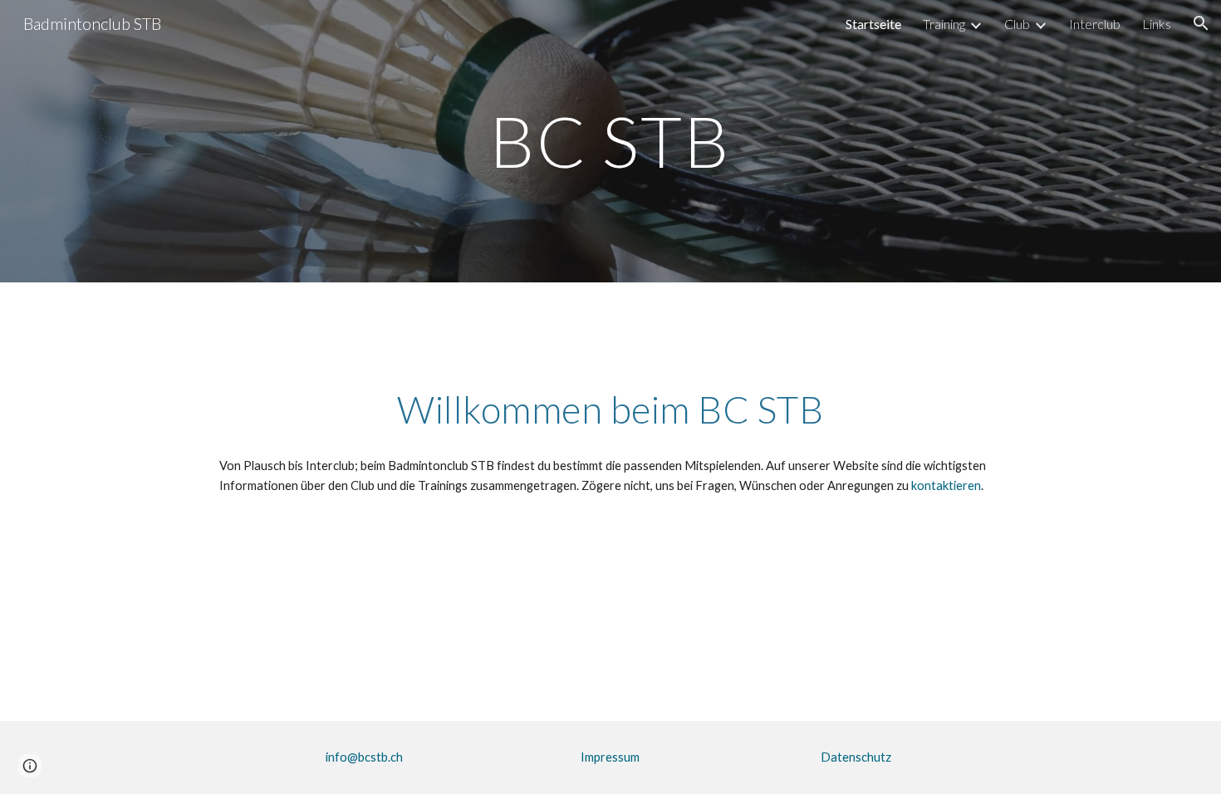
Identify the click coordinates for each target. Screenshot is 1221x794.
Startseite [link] (873, 24)
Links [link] (1156, 24)
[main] (610, 141)
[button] (1201, 23)
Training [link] (944, 24)
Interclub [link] (1094, 24)
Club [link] (1017, 24)
